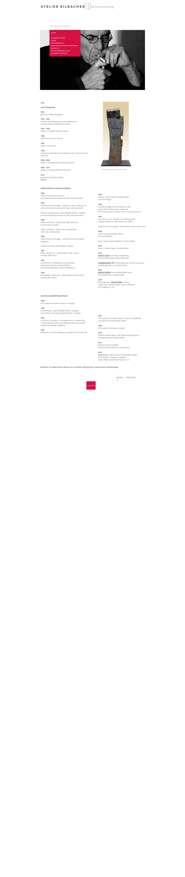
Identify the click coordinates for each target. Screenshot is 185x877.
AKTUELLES (55, 48)
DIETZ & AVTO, (104, 255)
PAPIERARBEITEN (57, 43)
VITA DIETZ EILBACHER (59, 35)
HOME (53, 33)
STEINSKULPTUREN (58, 38)
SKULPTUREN (116, 282)
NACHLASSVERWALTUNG (60, 51)
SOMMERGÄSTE (104, 263)
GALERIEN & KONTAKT (59, 53)
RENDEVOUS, (103, 355)
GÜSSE (53, 40)
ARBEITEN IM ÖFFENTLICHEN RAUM (64, 46)
